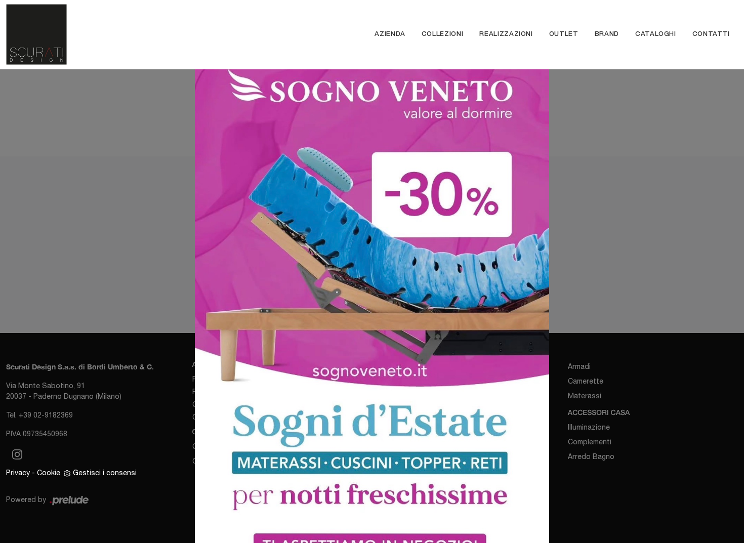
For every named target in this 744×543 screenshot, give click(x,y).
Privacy (18, 473)
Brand (607, 34)
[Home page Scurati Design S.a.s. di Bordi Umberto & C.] (96, 34)
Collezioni (443, 34)
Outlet (563, 34)
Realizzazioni (505, 34)
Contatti (711, 34)
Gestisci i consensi (105, 473)
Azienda (390, 34)
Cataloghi (655, 34)
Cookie (48, 473)
